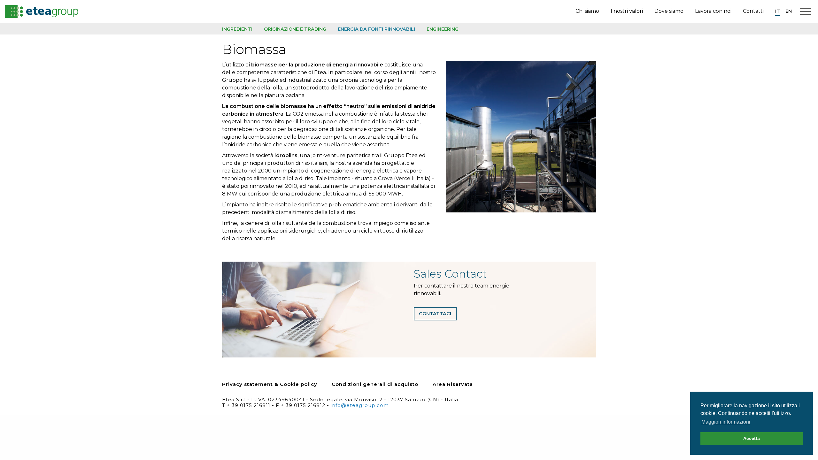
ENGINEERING (443, 29)
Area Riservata (453, 384)
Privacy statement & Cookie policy (269, 384)
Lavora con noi (713, 11)
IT (777, 11)
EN (788, 11)
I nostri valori (627, 11)
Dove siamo (668, 11)
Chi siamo (587, 11)
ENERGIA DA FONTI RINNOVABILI (376, 29)
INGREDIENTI (237, 29)
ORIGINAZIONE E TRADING (295, 29)
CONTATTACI (435, 314)
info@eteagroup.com (360, 405)
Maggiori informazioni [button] (725, 422)
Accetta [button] (751, 438)
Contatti (753, 11)
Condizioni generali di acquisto (375, 384)
